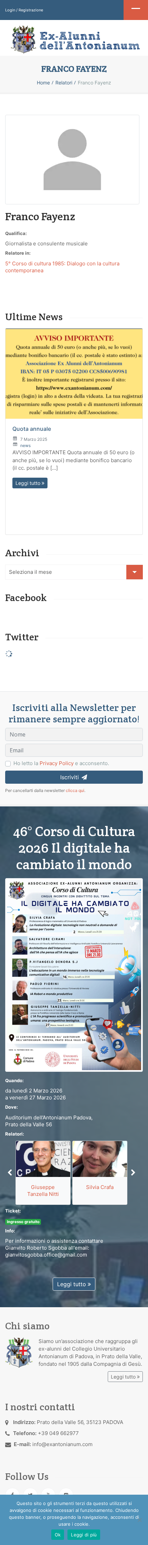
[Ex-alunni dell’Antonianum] (74, 39)
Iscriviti (70, 777)
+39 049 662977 (58, 1433)
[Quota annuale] (74, 373)
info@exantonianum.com (62, 1444)
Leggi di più (84, 1534)
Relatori (63, 82)
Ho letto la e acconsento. (61, 763)
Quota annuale (31, 428)
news (25, 445)
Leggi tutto (28, 483)
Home (43, 82)
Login (10, 10)
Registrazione (31, 10)
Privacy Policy (57, 763)
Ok (58, 1534)
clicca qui (75, 790)
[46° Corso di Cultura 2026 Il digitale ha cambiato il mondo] (74, 974)
